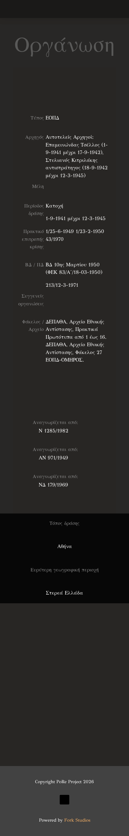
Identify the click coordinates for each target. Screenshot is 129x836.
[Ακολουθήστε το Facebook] (64, 799)
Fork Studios (77, 820)
